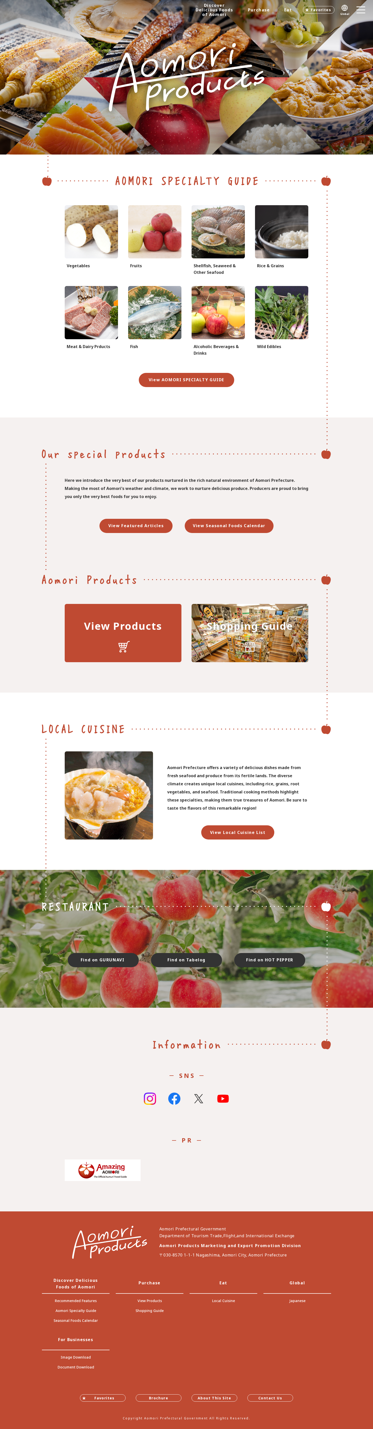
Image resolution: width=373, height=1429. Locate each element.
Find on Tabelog (186, 960)
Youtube (223, 1099)
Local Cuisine (223, 1300)
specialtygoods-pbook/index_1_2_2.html (154, 240)
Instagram (150, 1099)
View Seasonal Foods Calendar (229, 525)
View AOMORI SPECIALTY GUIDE (186, 380)
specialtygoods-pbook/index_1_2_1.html (91, 240)
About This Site (214, 1398)
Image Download (76, 1357)
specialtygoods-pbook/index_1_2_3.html (281, 240)
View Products (150, 1300)
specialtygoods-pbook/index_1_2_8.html (218, 321)
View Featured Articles (136, 525)
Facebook (174, 1099)
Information (186, 1044)
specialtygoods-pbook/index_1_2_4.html (281, 321)
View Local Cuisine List (238, 832)
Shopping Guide (149, 1310)
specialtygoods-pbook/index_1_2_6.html (154, 321)
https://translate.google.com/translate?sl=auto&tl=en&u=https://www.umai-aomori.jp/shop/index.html (250, 633)
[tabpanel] (186, 77)
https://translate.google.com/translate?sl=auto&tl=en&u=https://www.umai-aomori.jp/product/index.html (123, 633)
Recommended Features (76, 1300)
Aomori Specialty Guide (76, 1310)
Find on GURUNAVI (103, 960)
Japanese (297, 1300)
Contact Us (270, 1398)
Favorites (321, 9)
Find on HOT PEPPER (269, 960)
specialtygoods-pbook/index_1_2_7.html (218, 240)
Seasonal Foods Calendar (76, 1320)
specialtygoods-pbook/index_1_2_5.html (91, 321)
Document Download (76, 1367)
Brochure (158, 1398)
